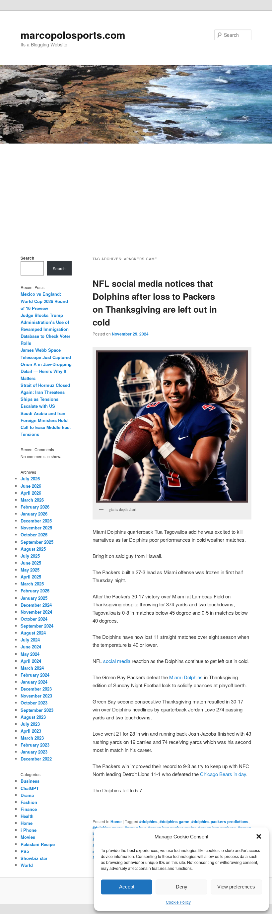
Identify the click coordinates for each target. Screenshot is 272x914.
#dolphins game (174, 821)
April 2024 (31, 661)
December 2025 (36, 521)
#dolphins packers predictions (219, 821)
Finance (29, 809)
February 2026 (35, 507)
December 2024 (36, 605)
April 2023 (31, 731)
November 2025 (36, 527)
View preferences (236, 886)
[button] (258, 836)
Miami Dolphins (186, 677)
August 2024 (33, 633)
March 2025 (32, 583)
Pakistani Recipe (38, 844)
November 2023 (36, 696)
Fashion (29, 802)
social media (116, 660)
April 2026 (31, 493)
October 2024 (34, 619)
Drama (27, 795)
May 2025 (30, 570)
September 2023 (37, 710)
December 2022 (36, 759)
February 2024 (35, 675)
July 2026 (30, 478)
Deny (181, 886)
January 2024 (34, 682)
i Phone (28, 830)
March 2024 (32, 668)
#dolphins (148, 821)
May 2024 (30, 654)
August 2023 (33, 717)
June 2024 (31, 646)
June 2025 (31, 563)
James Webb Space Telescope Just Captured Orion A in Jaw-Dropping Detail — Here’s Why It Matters (46, 364)
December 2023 (36, 689)
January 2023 (34, 752)
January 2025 (34, 598)
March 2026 (32, 500)
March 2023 (32, 738)
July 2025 (30, 556)
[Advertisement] (136, 193)
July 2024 (30, 640)
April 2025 (31, 577)
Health (27, 816)
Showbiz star (34, 858)
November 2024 (36, 612)
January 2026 (34, 514)
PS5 (25, 851)
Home (116, 821)
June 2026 (31, 486)
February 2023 (35, 745)
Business (30, 781)
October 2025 (34, 534)
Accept (126, 886)
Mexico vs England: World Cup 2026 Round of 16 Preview (44, 301)
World (27, 865)
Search (27, 258)
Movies (28, 837)
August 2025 (33, 549)
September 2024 (37, 626)
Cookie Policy (178, 902)
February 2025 (35, 590)
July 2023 (30, 724)
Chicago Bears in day (223, 773)
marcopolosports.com (73, 35)
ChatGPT (30, 788)
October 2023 (34, 703)
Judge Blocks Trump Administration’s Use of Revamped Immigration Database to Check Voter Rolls (45, 329)
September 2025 (37, 542)
